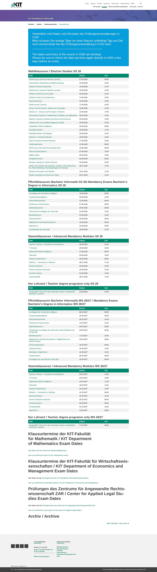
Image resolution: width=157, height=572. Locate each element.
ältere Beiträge (112, 523)
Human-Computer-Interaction (39, 269)
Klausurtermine (64, 24)
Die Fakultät (96, 6)
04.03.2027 (83, 403)
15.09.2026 (83, 108)
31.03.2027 (83, 392)
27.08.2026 (83, 251)
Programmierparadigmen (38, 197)
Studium (104, 6)
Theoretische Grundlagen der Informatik (43, 211)
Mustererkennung (35, 101)
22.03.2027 (83, 378)
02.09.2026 (83, 119)
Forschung (132, 6)
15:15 (107, 175)
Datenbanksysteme (36, 208)
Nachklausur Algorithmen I (38, 352)
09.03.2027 (83, 374)
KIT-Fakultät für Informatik (40, 18)
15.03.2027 (83, 389)
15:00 (107, 97)
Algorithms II (33, 410)
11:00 (107, 86)
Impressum (106, 3)
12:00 (107, 137)
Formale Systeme (35, 273)
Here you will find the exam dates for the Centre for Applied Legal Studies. (55, 510)
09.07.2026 (83, 262)
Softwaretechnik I (35, 219)
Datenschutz (115, 3)
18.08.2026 (83, 137)
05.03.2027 (83, 330)
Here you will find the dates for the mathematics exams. (48, 455)
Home (87, 3)
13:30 (107, 378)
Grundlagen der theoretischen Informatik (43, 359)
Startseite (31, 24)
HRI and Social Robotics (38, 151)
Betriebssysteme (35, 215)
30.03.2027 (83, 356)
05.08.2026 (83, 255)
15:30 (107, 244)
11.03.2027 (83, 410)
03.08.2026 (83, 162)
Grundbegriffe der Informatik (39, 229)
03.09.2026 (83, 94)
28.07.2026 (83, 277)
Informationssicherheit (37, 201)
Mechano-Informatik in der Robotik (41, 171)
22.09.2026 (83, 101)
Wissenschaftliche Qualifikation (118, 6)
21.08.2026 (83, 211)
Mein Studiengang (62, 548)
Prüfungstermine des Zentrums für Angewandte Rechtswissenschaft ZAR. (68, 505)
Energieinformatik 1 (36, 159)
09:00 (107, 148)
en (141, 3)
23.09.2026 (83, 269)
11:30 (107, 323)
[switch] (145, 3)
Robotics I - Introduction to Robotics (42, 262)
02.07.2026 (83, 175)
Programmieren (34, 356)
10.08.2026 (83, 90)
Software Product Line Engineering (41, 97)
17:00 (107, 112)
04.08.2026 (83, 159)
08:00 (107, 126)
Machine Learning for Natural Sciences (43, 162)
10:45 (107, 352)
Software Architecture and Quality (41, 94)
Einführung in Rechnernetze (39, 204)
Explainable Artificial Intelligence (40, 126)
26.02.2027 (83, 319)
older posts (123, 523)
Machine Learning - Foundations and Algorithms (46, 244)
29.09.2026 (83, 208)
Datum (82, 76)
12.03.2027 (83, 323)
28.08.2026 (83, 123)
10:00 (107, 83)
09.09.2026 (83, 259)
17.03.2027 (83, 336)
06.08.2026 (83, 155)
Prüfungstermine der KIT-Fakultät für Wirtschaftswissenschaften (65, 478)
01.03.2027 (83, 407)
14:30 (107, 90)
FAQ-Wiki (60, 550)
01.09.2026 (83, 273)
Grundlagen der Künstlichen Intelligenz (43, 193)
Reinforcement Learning (37, 105)
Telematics (33, 255)
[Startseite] (145, 6)
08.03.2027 (83, 312)
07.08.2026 (83, 151)
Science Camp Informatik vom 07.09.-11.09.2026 (43, 550)
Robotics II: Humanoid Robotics (40, 137)
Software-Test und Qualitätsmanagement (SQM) (46, 123)
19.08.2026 (83, 266)
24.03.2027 (83, 396)
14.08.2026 (83, 86)
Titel (31, 76)
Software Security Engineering (40, 86)
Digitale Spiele (34, 155)
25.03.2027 (83, 339)
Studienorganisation (50, 24)
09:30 (107, 79)
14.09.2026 (83, 112)
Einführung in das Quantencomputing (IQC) (45, 148)
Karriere (140, 6)
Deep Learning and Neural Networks (42, 141)
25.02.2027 (83, 399)
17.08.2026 (83, 141)
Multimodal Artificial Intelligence (40, 251)
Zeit (106, 76)
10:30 (107, 248)
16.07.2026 (83, 171)
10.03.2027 (83, 348)
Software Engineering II (37, 259)
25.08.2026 (83, 130)
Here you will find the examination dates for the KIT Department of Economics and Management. (63, 483)
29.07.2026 (83, 166)
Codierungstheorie (35, 144)
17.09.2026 (83, 105)
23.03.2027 (83, 316)
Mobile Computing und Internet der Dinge (44, 175)
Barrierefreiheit (125, 3)
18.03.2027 (83, 352)
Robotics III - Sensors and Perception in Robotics (47, 112)
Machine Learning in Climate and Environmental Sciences (50, 119)
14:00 (107, 101)
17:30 (107, 130)
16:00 (107, 105)
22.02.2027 (83, 359)
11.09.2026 (83, 201)
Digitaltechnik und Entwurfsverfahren (42, 222)
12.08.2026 (83, 144)
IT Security (33, 248)
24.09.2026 (83, 83)
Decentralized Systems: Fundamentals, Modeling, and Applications (53, 115)
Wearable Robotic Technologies (40, 133)
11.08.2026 (83, 97)
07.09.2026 (83, 79)
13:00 (107, 108)
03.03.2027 (83, 326)
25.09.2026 (83, 197)
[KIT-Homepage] (16, 5)
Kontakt (99, 3)
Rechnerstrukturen (36, 266)
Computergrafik (34, 277)
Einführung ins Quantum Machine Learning (44, 79)
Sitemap (93, 3)
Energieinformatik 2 (36, 130)
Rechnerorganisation (36, 345)
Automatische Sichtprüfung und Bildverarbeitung (46, 83)
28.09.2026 (83, 248)
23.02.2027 (83, 381)
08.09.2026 (83, 115)
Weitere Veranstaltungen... (42, 556)
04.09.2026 (83, 215)
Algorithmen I (34, 226)
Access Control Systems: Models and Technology (47, 108)
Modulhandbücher (62, 547)
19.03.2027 (83, 385)
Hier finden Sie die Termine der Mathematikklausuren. (47, 450)
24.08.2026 (83, 133)
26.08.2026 (83, 126)
